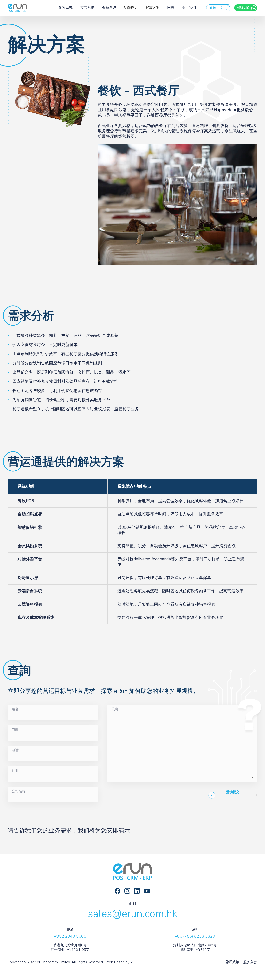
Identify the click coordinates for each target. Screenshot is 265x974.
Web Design (115, 962)
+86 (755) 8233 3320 (195, 936)
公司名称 (19, 791)
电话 (15, 750)
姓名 (15, 709)
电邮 (15, 730)
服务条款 (250, 962)
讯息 (114, 709)
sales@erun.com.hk (132, 913)
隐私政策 (232, 962)
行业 (15, 771)
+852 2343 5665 (70, 936)
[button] (218, 7)
